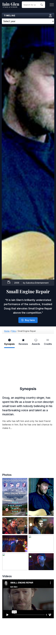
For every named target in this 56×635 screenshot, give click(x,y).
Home (6, 331)
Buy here (30, 320)
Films (13, 331)
